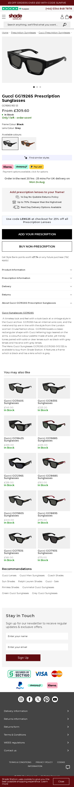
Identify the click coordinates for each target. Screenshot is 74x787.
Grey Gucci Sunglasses (44, 593)
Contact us (10, 750)
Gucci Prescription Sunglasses (54, 32)
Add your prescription (37, 234)
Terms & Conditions (15, 734)
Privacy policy (44, 762)
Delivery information (16, 710)
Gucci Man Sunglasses (32, 575)
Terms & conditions (20, 762)
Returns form (11, 726)
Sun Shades (8, 581)
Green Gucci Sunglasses (15, 593)
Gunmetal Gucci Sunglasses (38, 587)
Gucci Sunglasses (23, 346)
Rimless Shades (10, 587)
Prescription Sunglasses (23, 32)
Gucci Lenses (9, 575)
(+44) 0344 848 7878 (59, 8)
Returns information (15, 718)
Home (5, 32)
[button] (34, 87)
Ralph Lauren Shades (30, 581)
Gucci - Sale (52, 581)
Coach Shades (56, 575)
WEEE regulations (14, 742)
